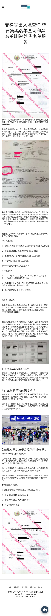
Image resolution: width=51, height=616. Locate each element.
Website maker (30, 596)
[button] (3, 6)
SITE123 (22, 596)
